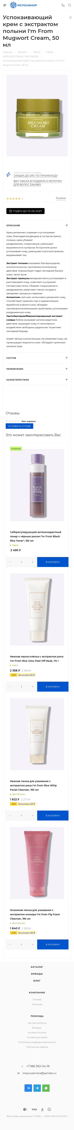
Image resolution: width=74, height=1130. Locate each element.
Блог (37, 980)
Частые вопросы (37, 1023)
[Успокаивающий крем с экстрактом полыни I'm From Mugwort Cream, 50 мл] (37, 115)
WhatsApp (46, 1088)
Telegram (37, 1088)
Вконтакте (28, 1088)
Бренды (37, 973)
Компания (37, 992)
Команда (37, 1004)
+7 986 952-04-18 (37, 1066)
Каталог (37, 967)
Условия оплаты (37, 1032)
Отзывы (37, 999)
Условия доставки (37, 1037)
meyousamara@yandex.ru (39, 1073)
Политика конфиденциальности (37, 1042)
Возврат (37, 1027)
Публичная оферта (37, 1047)
